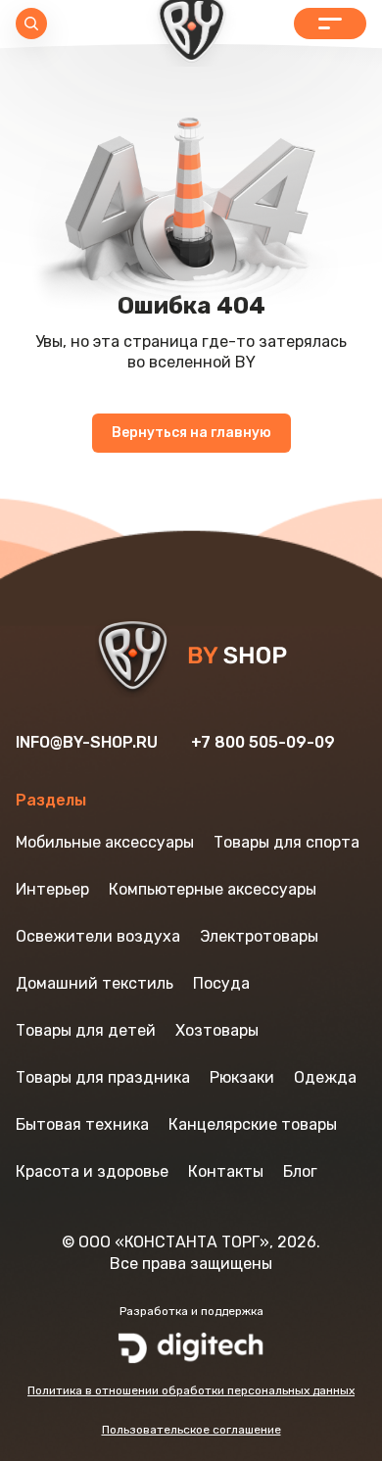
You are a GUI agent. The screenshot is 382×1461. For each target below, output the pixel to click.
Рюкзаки (242, 1077)
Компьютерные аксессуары (212, 889)
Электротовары (259, 936)
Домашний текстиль (94, 983)
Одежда (325, 1077)
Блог (300, 1171)
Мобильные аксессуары (105, 842)
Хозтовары (217, 1030)
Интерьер (52, 889)
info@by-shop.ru (87, 742)
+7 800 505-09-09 (263, 742)
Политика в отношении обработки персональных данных (191, 1390)
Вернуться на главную (191, 432)
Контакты (225, 1171)
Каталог (330, 23)
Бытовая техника (82, 1124)
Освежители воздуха (98, 936)
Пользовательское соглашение (191, 1430)
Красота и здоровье (92, 1171)
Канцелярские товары (252, 1124)
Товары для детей (86, 1030)
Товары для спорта (286, 842)
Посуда (221, 983)
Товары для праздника (103, 1077)
